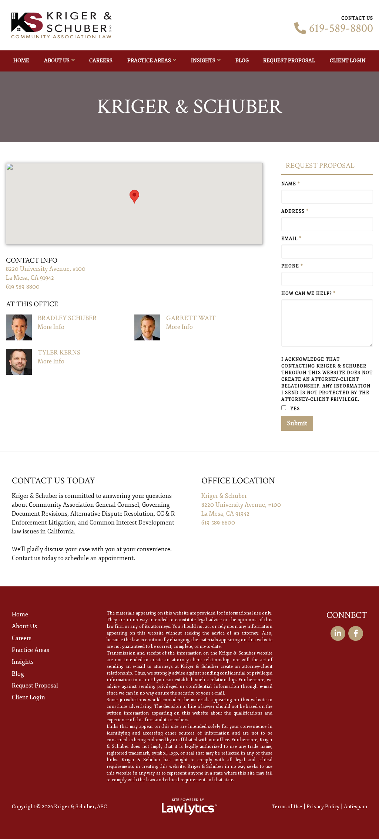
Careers (101, 60)
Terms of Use (287, 806)
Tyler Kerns (59, 352)
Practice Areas (149, 60)
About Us (57, 60)
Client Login (348, 60)
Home (21, 60)
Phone (292, 266)
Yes (294, 409)
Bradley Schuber (67, 318)
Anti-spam (355, 806)
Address (295, 211)
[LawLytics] (189, 806)
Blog (242, 60)
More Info (51, 327)
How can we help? (308, 293)
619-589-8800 (341, 28)
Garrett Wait (191, 318)
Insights (203, 60)
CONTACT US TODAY (53, 480)
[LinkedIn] (338, 633)
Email (291, 239)
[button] (134, 197)
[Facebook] (355, 633)
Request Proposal (289, 60)
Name (290, 184)
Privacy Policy (322, 806)
